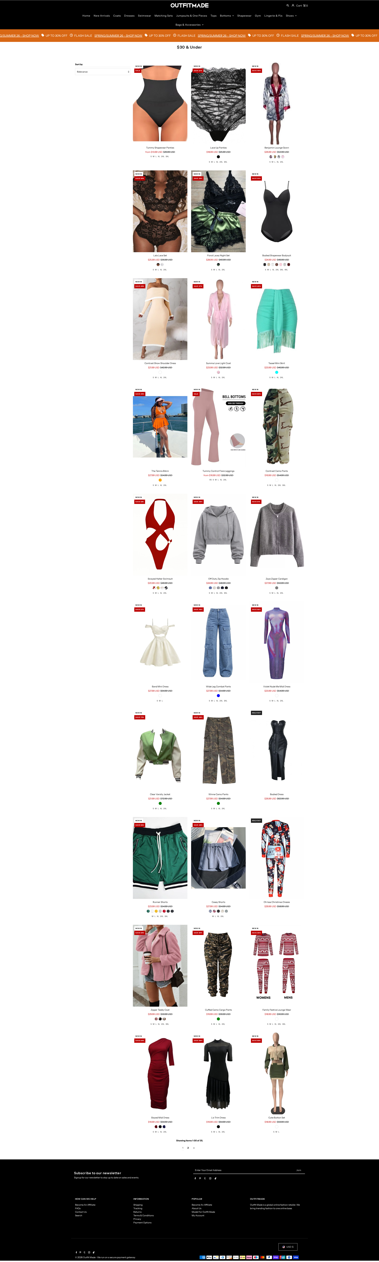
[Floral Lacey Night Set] (218, 211)
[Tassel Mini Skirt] (276, 319)
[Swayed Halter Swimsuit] (160, 535)
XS (210, 480)
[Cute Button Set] (276, 1073)
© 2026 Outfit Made (85, 1257)
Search (78, 1215)
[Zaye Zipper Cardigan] (276, 535)
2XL (162, 156)
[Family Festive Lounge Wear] (276, 966)
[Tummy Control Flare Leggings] (218, 427)
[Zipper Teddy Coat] (160, 966)
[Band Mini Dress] (160, 642)
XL (159, 156)
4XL (286, 270)
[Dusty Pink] (218, 372)
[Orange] (160, 480)
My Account (198, 1215)
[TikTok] (215, 1179)
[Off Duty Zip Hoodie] (218, 535)
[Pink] (282, 156)
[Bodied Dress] (276, 750)
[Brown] (276, 264)
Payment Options (142, 1222)
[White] (162, 264)
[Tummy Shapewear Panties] (160, 103)
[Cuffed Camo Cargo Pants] (218, 966)
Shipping (138, 1204)
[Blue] (210, 587)
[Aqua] (276, 372)
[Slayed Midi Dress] (160, 1073)
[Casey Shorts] (218, 858)
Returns (137, 1211)
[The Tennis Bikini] (160, 427)
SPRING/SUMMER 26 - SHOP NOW (103, 35)
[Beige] (268, 264)
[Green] (218, 264)
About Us (196, 1208)
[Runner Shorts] (160, 858)
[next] (194, 1148)
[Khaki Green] (168, 911)
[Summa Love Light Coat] (218, 319)
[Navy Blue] (222, 587)
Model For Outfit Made (203, 1211)
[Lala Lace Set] (160, 211)
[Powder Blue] (210, 911)
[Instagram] (210, 1179)
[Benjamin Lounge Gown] (276, 103)
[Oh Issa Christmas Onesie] (276, 858)
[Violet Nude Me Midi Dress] (276, 642)
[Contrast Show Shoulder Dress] (160, 319)
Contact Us (81, 1211)
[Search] (288, 5)
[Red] (270, 156)
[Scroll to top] (372, 1254)
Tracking (137, 1208)
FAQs (78, 1208)
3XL (167, 156)
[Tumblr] (205, 1179)
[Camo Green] (218, 803)
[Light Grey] (214, 587)
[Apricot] (160, 372)
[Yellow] (274, 156)
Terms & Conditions (143, 1215)
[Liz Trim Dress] (218, 1073)
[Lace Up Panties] (218, 103)
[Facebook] (195, 1179)
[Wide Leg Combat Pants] (218, 642)
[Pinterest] (200, 1179)
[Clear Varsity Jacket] (160, 750)
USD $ (290, 1246)
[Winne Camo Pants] (218, 750)
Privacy (137, 1219)
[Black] (218, 156)
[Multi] (276, 480)
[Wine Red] (288, 264)
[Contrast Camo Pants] (276, 427)
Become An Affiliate (85, 1204)
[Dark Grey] (218, 587)
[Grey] (284, 264)
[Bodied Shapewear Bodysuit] (276, 211)
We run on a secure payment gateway (116, 1257)
